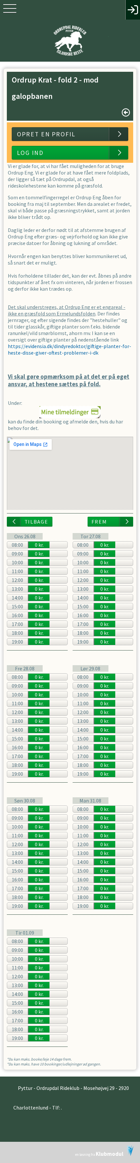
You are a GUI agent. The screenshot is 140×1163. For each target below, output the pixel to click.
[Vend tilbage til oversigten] (126, 112)
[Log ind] (132, 10)
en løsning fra (99, 1153)
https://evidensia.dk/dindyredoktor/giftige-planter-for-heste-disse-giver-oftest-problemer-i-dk (69, 349)
